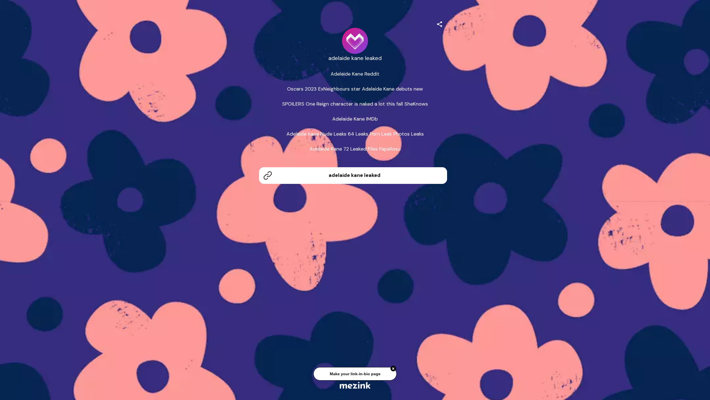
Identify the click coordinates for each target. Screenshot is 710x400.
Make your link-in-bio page (354, 375)
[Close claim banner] (393, 370)
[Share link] (439, 23)
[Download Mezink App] (355, 385)
